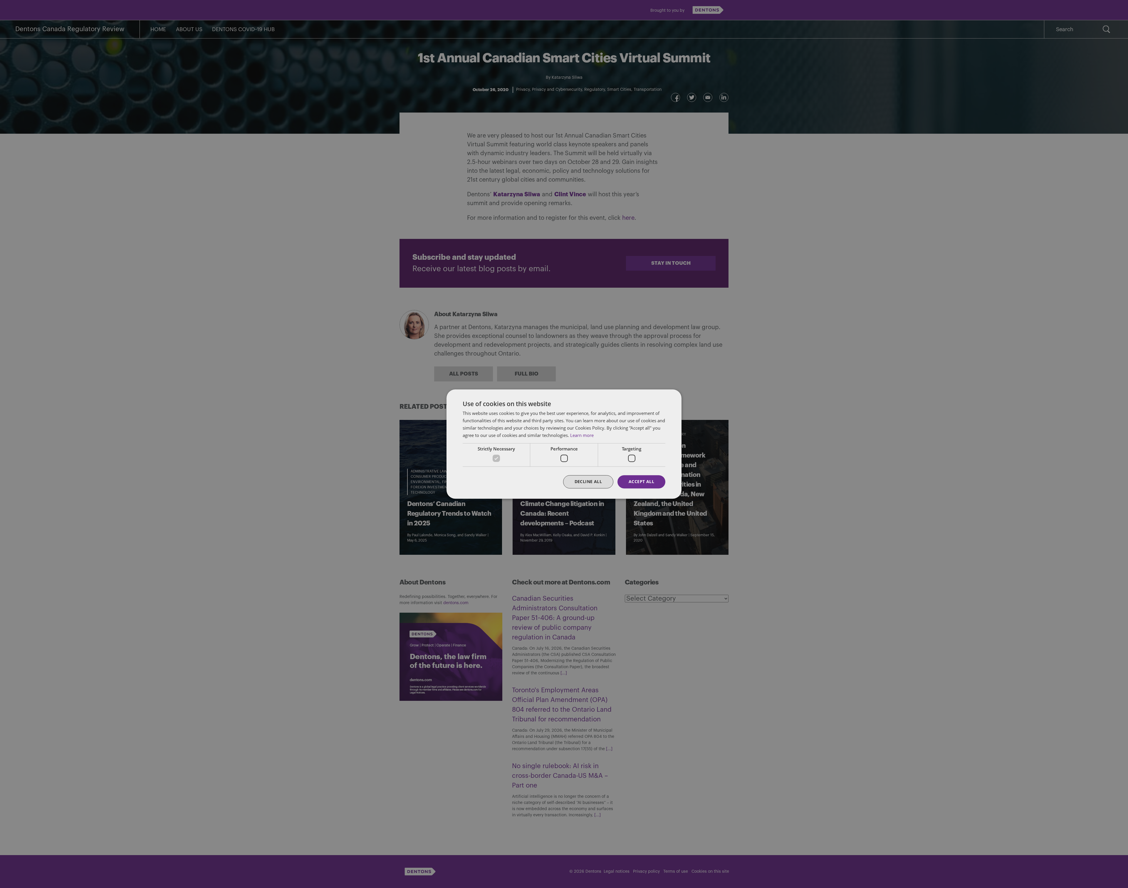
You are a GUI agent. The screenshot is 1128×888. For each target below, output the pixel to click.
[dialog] (564, 444)
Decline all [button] (588, 481)
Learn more (582, 435)
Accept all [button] (641, 481)
